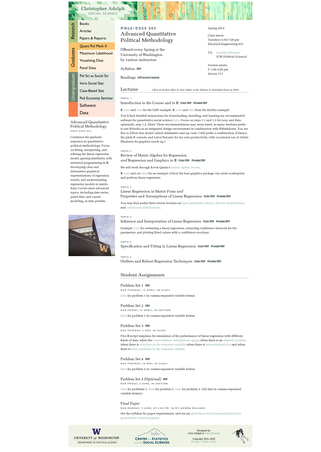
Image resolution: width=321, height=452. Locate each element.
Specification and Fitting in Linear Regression (159, 246)
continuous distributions (143, 207)
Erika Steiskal (212, 433)
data (139, 110)
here (176, 120)
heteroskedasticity (218, 344)
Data (124, 295)
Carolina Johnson (228, 52)
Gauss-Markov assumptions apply (176, 340)
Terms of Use (209, 441)
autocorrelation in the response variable (158, 349)
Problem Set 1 (132, 286)
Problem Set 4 (132, 359)
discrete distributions (229, 203)
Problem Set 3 (132, 326)
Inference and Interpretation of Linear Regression (161, 221)
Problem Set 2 (132, 306)
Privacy (195, 441)
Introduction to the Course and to (150, 103)
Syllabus (128, 69)
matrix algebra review (185, 167)
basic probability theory (198, 203)
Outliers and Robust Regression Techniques (157, 261)
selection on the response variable (162, 344)
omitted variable (234, 340)
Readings (129, 78)
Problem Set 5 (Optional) (141, 379)
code (126, 110)
